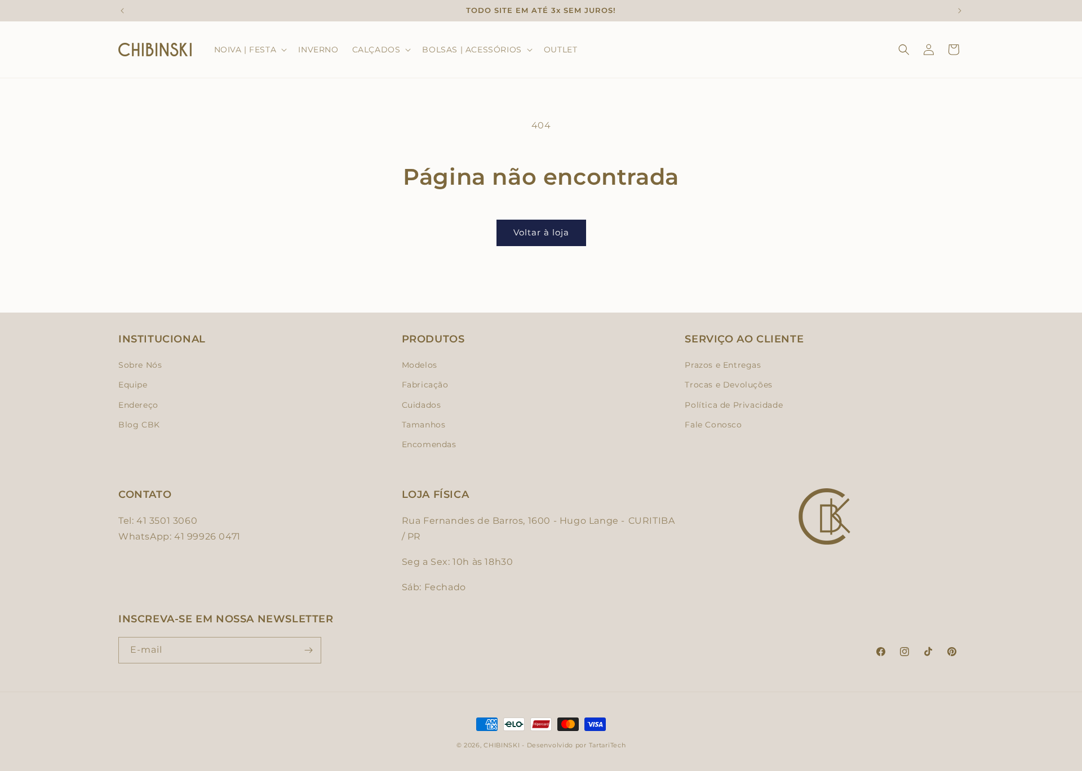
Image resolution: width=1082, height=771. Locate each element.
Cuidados (421, 405)
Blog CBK (139, 425)
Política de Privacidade (734, 405)
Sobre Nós (140, 365)
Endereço (138, 405)
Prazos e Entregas (723, 365)
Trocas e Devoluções (728, 385)
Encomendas (429, 444)
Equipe (133, 385)
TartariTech (607, 745)
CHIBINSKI (502, 745)
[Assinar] (308, 650)
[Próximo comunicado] (959, 10)
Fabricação (425, 385)
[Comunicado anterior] (122, 10)
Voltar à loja (541, 232)
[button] (249, 49)
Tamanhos (424, 425)
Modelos (419, 365)
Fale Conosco (713, 425)
